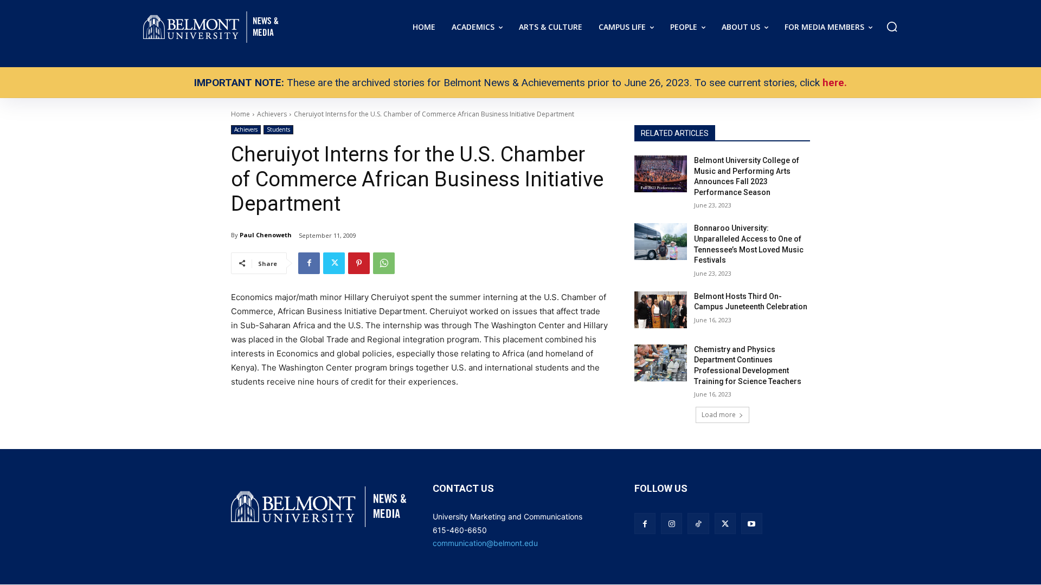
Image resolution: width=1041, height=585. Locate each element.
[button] (892, 26)
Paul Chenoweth (266, 235)
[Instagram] (671, 523)
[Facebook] (309, 263)
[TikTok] (698, 523)
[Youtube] (751, 523)
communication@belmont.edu (485, 543)
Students (278, 129)
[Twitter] (334, 263)
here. (834, 82)
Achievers (246, 129)
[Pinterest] (359, 263)
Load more (719, 414)
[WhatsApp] (384, 263)
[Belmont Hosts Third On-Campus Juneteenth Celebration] (660, 309)
